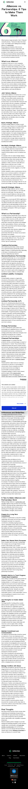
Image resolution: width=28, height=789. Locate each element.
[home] (7, 2)
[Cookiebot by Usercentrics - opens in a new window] (20, 380)
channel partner (6, 340)
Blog (10, 757)
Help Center (22, 755)
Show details (20, 403)
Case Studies (16, 757)
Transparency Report (11, 766)
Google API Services (20, 765)
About (3, 755)
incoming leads (10, 727)
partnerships (10, 45)
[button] (25, 2)
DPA (14, 765)
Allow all (14, 408)
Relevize (17, 375)
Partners (15, 755)
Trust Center (18, 766)
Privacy (5, 765)
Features (9, 755)
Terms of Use (10, 765)
